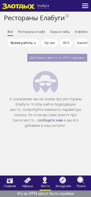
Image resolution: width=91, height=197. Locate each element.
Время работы (22, 43)
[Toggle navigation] (85, 6)
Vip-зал (49, 43)
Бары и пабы (60, 32)
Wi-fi (66, 43)
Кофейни (82, 32)
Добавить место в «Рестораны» (57, 57)
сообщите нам (50, 120)
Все (10, 32)
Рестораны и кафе (31, 32)
